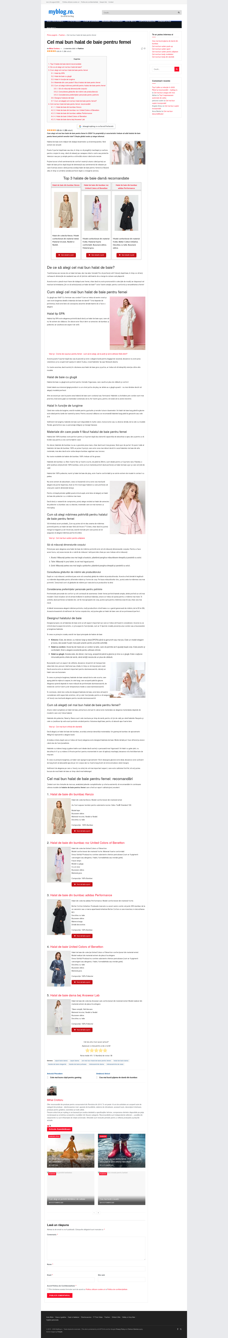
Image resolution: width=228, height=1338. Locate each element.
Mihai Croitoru (54, 48)
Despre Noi (103, 2)
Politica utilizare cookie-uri (70, 2)
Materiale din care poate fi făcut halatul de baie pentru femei (75, 82)
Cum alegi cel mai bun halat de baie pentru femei (68, 70)
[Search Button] (179, 12)
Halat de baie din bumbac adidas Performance (81, 895)
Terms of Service (133, 1329)
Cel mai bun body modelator (162, 54)
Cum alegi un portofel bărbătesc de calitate (67, 1199)
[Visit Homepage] (64, 12)
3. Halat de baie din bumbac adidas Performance (71, 113)
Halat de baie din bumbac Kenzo (65, 185)
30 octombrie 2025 (56, 1202)
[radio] (87, 1050)
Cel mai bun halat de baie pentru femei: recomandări (69, 104)
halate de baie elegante (57, 1064)
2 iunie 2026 (54, 1165)
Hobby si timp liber (128, 1317)
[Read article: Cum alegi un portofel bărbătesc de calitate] (70, 1188)
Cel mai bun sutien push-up (162, 46)
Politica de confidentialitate (89, 2)
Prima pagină (52, 35)
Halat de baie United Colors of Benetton (76, 946)
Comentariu (52, 1234)
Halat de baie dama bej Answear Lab (75, 995)
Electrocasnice (55, 21)
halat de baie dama (121, 1061)
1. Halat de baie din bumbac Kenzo (66, 107)
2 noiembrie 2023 (69, 48)
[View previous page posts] (94, 1212)
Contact (110, 2)
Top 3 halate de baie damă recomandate (64, 64)
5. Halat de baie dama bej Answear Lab (68, 119)
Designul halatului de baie (62, 97)
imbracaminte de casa (115, 1064)
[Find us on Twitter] (181, 1329)
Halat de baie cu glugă (61, 76)
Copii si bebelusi (147, 21)
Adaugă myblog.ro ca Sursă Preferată (98, 126)
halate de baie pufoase (77, 1064)
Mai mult (51, 28)
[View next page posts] (98, 1212)
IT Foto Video (74, 21)
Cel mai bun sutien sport (161, 49)
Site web (101, 1275)
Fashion (62, 35)
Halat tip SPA (58, 73)
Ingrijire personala (112, 21)
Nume (50, 1264)
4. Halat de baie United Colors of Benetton (69, 116)
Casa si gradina (91, 21)
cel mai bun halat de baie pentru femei (96, 1061)
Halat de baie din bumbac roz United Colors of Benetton (87, 842)
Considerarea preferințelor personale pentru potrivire (76, 94)
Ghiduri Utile (164, 21)
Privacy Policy (120, 1329)
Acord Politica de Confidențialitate (62, 1286)
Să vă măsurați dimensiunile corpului (70, 88)
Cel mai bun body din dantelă (163, 57)
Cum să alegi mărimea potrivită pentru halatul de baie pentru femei (78, 85)
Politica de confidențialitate (117, 1289)
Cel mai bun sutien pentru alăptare (165, 51)
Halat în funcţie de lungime (63, 79)
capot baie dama (61, 1061)
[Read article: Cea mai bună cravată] (121, 1188)
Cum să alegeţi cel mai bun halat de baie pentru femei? (74, 101)
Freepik (59, 1332)
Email (50, 1275)
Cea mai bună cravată (109, 1199)
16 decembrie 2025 (107, 1165)
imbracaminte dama (96, 1064)
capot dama (74, 1061)
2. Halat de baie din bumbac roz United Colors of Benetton (75, 110)
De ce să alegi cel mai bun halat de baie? (65, 67)
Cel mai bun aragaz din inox (164, 92)
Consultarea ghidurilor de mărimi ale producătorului (76, 91)
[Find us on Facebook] (177, 1329)
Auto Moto (130, 21)
